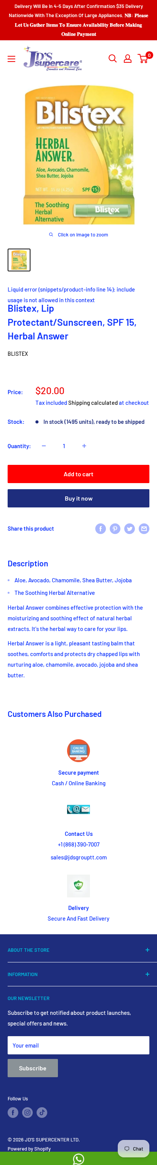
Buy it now (79, 498)
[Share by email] (144, 528)
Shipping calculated (93, 402)
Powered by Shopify (29, 1149)
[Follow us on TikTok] (42, 1112)
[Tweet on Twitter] (129, 528)
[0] (143, 58)
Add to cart (78, 473)
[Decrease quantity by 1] (44, 446)
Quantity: (19, 445)
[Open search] (113, 58)
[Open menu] (11, 59)
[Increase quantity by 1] (84, 446)
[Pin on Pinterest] (115, 528)
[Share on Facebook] (100, 528)
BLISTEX (18, 353)
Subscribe (32, 1067)
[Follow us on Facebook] (13, 1112)
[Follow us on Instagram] (27, 1112)
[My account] (127, 58)
